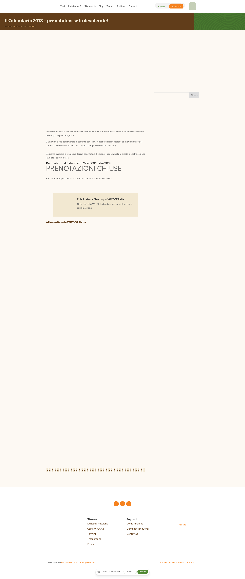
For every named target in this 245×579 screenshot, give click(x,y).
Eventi (109, 6)
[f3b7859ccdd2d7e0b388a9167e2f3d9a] (192, 9)
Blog (101, 6)
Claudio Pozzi (12, 26)
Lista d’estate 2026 (61, 440)
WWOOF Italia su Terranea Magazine (73, 363)
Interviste (75, 368)
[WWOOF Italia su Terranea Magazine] (95, 332)
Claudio (98, 199)
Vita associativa (87, 291)
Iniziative (32, 26)
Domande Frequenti (138, 528)
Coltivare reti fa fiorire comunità (72, 286)
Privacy (91, 543)
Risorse (89, 6)
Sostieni (121, 6)
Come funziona (135, 523)
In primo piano (65, 445)
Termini (91, 533)
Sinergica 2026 (166, 171)
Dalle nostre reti (65, 291)
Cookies (180, 562)
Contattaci (133, 533)
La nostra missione (97, 523)
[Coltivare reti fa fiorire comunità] (95, 255)
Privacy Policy (167, 562)
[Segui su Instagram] (128, 503)
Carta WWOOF (95, 528)
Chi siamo (73, 6)
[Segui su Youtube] (122, 503)
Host (62, 6)
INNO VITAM (164, 236)
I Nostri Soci (76, 291)
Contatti (132, 6)
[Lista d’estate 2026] (95, 409)
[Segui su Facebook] (116, 503)
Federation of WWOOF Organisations (78, 562)
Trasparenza (94, 538)
